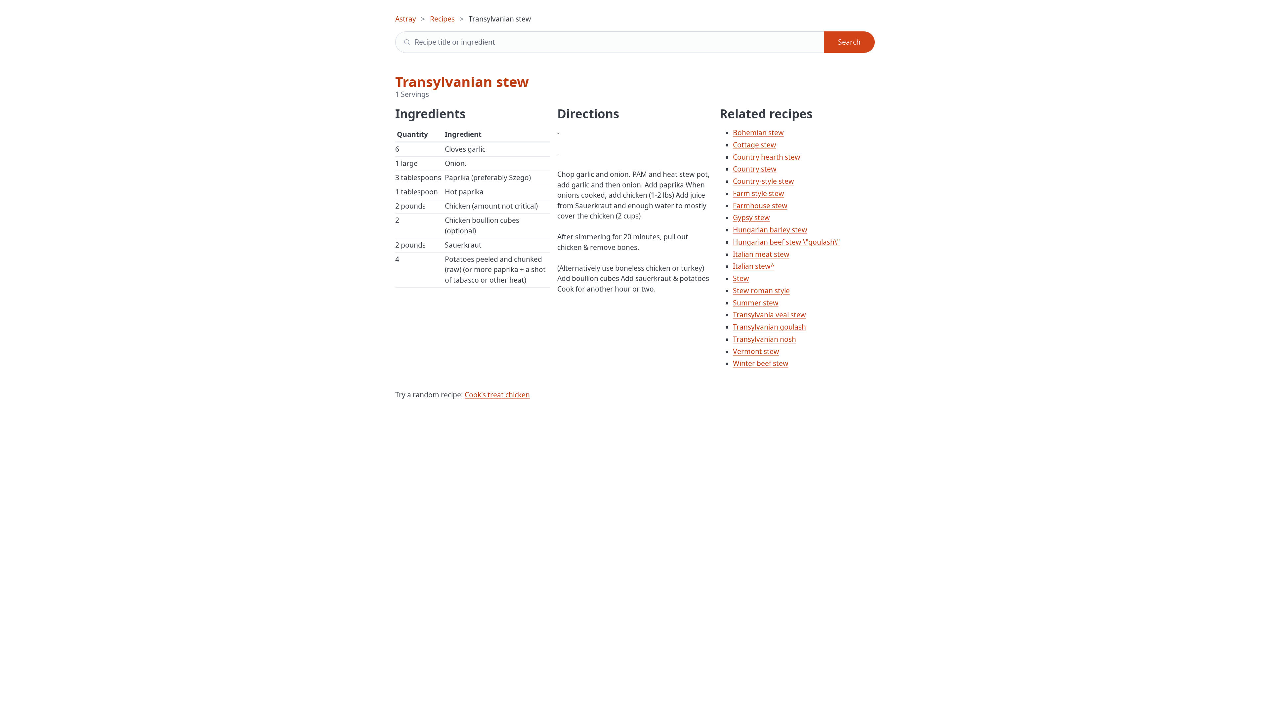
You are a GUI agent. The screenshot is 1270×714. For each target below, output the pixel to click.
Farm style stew (758, 193)
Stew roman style (761, 290)
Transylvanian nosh (764, 339)
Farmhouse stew (760, 205)
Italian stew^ (754, 266)
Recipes (442, 18)
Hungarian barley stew (770, 229)
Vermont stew (756, 351)
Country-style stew (763, 181)
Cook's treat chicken (497, 394)
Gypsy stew (751, 217)
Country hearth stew (766, 157)
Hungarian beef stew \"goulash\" (786, 242)
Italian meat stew (761, 254)
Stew (741, 278)
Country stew (755, 169)
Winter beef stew (760, 363)
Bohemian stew (758, 132)
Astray (405, 18)
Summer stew (756, 302)
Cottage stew (754, 144)
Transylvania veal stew (769, 314)
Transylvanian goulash (769, 327)
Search (849, 42)
